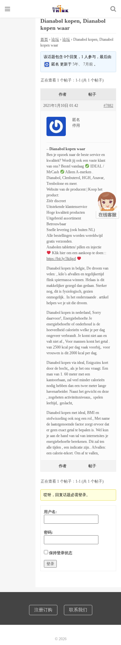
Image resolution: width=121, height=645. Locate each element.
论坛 (55, 39)
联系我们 (78, 609)
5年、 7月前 (83, 64)
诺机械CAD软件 (61, 9)
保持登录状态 (60, 553)
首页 (44, 39)
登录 (50, 564)
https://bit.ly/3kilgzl (61, 258)
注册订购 (43, 609)
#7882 (108, 105)
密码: (48, 532)
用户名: (50, 512)
